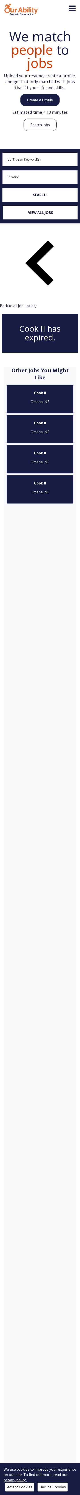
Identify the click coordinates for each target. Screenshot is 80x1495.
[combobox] (40, 159)
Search (40, 194)
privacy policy (15, 1480)
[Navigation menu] (72, 8)
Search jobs (40, 124)
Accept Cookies (19, 1487)
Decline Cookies (52, 1487)
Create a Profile (40, 100)
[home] (21, 9)
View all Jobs (40, 212)
